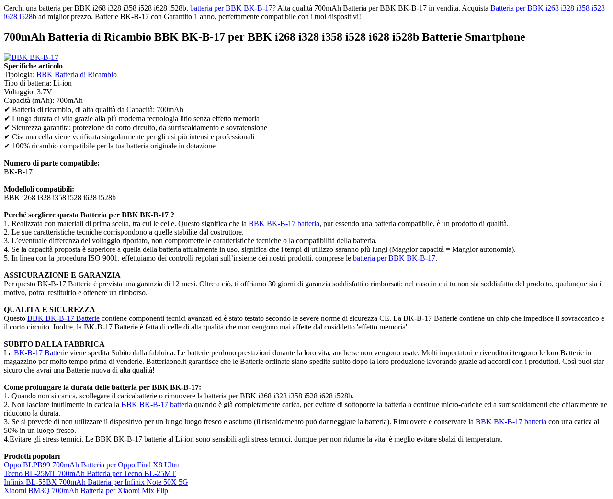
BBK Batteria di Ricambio (76, 74)
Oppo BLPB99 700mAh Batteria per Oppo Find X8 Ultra (92, 465)
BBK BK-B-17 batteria (284, 223)
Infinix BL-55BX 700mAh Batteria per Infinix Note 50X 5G (96, 482)
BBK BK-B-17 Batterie (63, 318)
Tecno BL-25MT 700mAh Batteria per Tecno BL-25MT (90, 473)
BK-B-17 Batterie (41, 353)
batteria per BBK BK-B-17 (231, 8)
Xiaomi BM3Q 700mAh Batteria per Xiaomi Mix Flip (86, 491)
